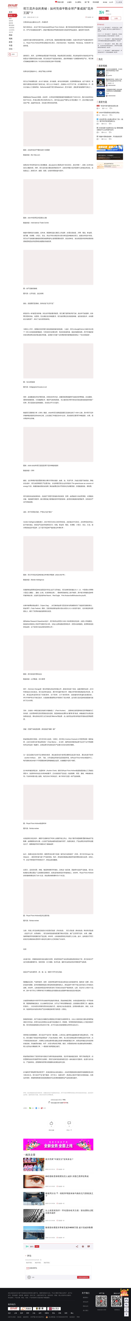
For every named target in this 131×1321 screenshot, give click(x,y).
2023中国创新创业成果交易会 (109, 112)
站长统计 (72, 1317)
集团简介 (85, 1297)
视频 (10, 38)
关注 (37, 1246)
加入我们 (85, 1310)
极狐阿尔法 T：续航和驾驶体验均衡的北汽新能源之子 (69, 1194)
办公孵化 (78, 2)
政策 (10, 42)
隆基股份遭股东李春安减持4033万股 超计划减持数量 (69, 1227)
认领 (116, 18)
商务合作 (85, 1306)
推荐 (10, 18)
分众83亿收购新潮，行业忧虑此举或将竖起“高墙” (114, 70)
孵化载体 (11, 25)
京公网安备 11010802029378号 (58, 1317)
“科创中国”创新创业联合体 (109, 106)
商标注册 (60, 2)
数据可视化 (29, 1262)
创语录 (11, 21)
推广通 (87, 2)
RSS (78, 1317)
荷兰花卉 (60, 100)
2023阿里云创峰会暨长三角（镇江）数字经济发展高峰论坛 (110, 120)
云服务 (69, 2)
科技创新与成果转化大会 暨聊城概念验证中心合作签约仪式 (110, 129)
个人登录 (119, 2)
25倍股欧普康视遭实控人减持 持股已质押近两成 (67, 1176)
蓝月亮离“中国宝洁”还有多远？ (59, 1159)
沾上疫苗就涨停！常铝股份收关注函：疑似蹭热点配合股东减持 (69, 1211)
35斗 (24, 17)
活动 (10, 49)
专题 (10, 45)
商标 (10, 35)
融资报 (11, 23)
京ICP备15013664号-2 (37, 1317)
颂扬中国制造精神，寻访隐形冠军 (110, 136)
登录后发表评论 (83, 1277)
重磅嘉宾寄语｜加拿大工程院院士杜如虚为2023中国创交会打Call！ (114, 80)
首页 (10, 12)
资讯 (10, 15)
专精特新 (11, 27)
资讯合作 (85, 1302)
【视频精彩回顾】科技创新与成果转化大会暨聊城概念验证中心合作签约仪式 (114, 90)
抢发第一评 (90, 17)
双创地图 (96, 2)
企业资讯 (11, 30)
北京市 (11, 32)
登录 (27, 1268)
